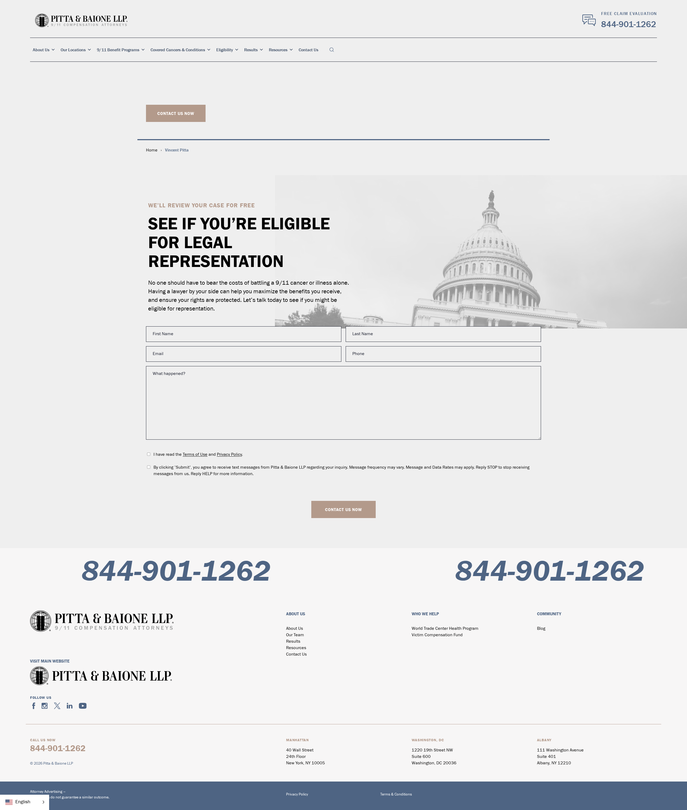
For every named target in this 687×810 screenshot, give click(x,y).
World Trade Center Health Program (445, 629)
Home (152, 150)
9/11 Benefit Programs (118, 49)
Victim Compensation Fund (437, 635)
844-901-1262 (628, 24)
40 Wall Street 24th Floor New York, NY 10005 (305, 756)
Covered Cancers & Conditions (178, 49)
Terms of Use (195, 455)
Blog (541, 629)
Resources (278, 49)
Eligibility (224, 49)
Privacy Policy (229, 455)
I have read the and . (198, 455)
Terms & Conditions (396, 794)
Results (251, 49)
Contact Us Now (175, 113)
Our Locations (73, 49)
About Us (41, 49)
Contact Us (308, 49)
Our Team (295, 635)
